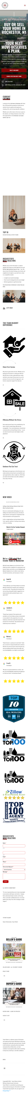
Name (4, 843)
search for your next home (14, 76)
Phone (4, 861)
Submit (5, 881)
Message (5, 872)
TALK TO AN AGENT (14, 70)
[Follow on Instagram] (4, 1055)
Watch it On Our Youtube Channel (15, 527)
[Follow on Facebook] (7, 1055)
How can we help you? (8, 867)
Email (4, 856)
